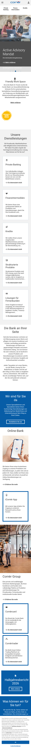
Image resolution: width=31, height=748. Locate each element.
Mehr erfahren (10, 62)
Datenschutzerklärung (7, 728)
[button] (10, 68)
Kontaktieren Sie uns (15, 419)
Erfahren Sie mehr (11, 482)
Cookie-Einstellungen (15, 746)
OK (15, 742)
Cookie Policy (8, 732)
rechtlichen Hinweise (16, 726)
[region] (15, 732)
